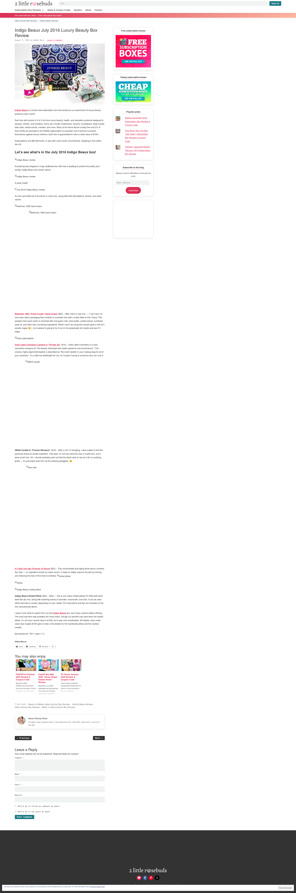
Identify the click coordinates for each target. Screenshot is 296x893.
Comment (19, 758)
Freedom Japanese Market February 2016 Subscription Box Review (138, 150)
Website (18, 795)
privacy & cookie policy (97, 887)
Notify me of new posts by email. (34, 812)
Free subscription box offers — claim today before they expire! (38, 15)
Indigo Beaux (59, 613)
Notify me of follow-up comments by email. (39, 806)
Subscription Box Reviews (27, 707)
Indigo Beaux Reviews (82, 704)
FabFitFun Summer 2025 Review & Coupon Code (25, 677)
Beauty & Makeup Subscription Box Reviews (49, 704)
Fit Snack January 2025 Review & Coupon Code (70, 677)
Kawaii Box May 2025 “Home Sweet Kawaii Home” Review (47, 678)
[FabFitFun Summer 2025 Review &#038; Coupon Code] (26, 665)
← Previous (23, 738)
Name (18, 774)
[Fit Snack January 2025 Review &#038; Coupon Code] (71, 665)
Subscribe (133, 190)
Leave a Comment (55, 40)
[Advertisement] (133, 218)
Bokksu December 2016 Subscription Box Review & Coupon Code (137, 121)
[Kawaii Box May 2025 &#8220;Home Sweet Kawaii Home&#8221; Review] (48, 665)
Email (18, 785)
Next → (99, 738)
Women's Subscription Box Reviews (58, 707)
